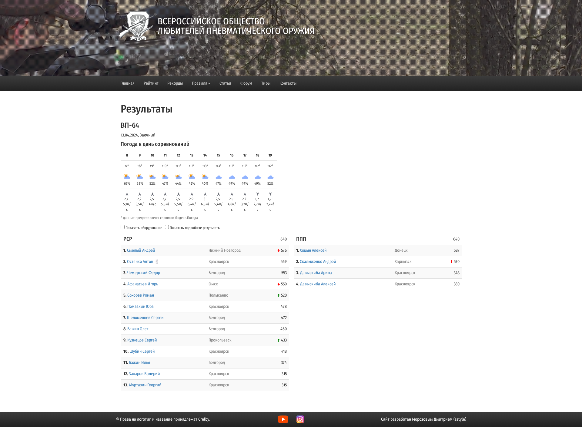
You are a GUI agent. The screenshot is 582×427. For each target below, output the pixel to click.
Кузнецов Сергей (142, 340)
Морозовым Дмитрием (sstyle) (439, 419)
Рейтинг (151, 83)
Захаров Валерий (144, 373)
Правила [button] (199, 83)
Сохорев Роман (140, 295)
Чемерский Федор (143, 272)
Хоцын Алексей (313, 250)
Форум (246, 83)
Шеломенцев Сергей (145, 317)
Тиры (265, 83)
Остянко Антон (140, 261)
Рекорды (175, 83)
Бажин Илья (139, 362)
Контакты (287, 83)
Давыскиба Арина (316, 272)
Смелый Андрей (141, 250)
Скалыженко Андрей (318, 261)
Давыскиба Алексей (318, 284)
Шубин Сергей (142, 351)
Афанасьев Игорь (142, 284)
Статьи (225, 83)
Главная (127, 83)
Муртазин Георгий (145, 385)
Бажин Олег (137, 328)
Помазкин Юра (140, 306)
